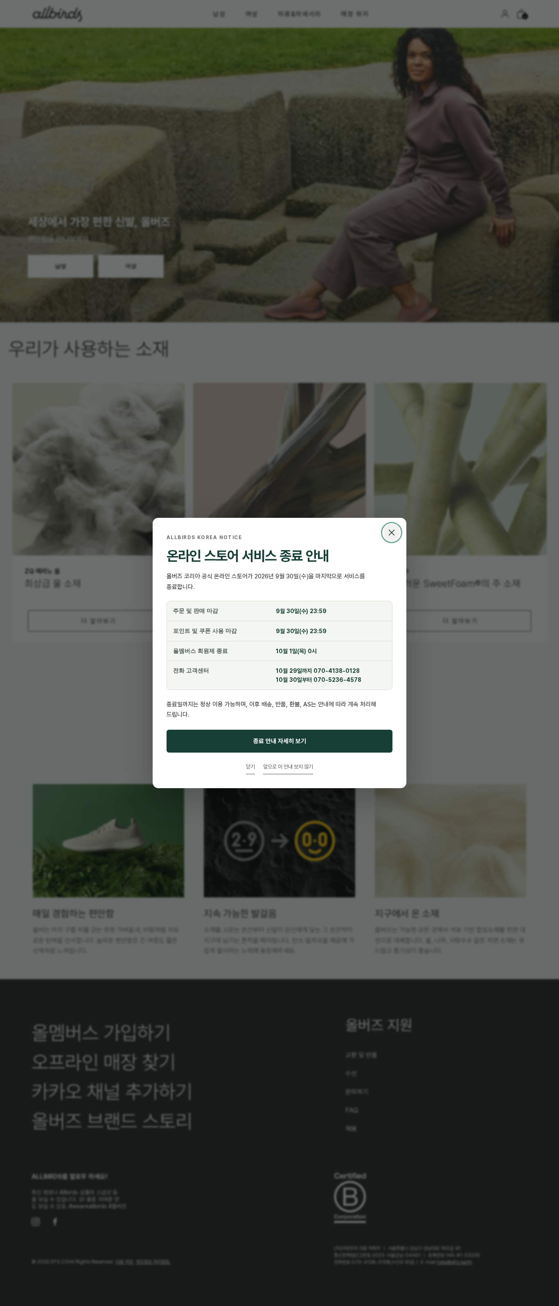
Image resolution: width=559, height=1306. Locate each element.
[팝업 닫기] (391, 532)
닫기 (250, 766)
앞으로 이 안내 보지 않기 (288, 766)
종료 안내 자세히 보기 (279, 741)
